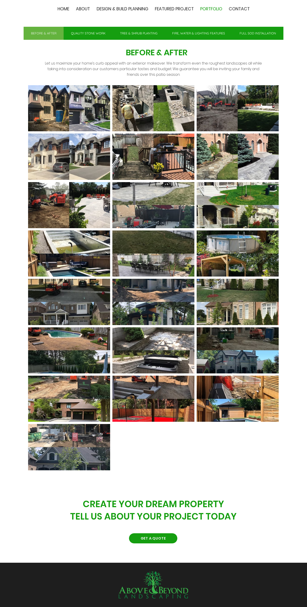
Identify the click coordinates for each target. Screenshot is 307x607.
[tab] (44, 33)
